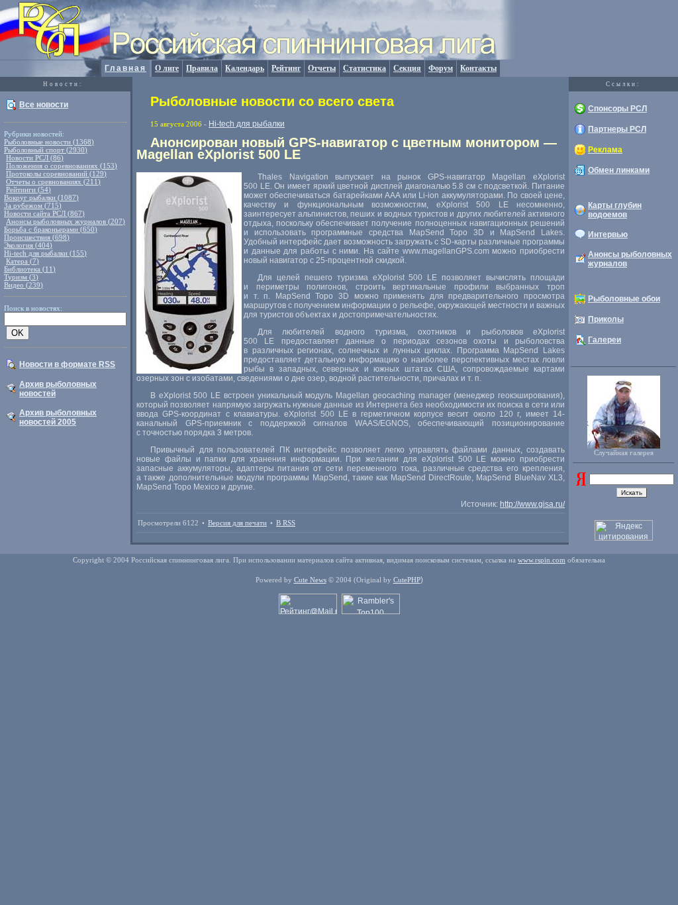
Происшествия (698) (37, 237)
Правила (202, 68)
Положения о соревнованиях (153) (61, 166)
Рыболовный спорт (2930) (45, 150)
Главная (125, 68)
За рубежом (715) (33, 205)
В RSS (285, 523)
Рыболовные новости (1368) (49, 142)
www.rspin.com (541, 560)
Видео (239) (23, 285)
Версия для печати (237, 523)
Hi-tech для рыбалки (247, 124)
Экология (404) (28, 245)
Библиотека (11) (30, 269)
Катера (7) (22, 261)
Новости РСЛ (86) (35, 158)
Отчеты (322, 68)
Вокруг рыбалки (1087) (41, 197)
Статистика (364, 68)
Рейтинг (286, 68)
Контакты (478, 68)
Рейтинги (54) (28, 189)
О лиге (167, 68)
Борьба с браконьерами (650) (50, 229)
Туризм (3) (21, 277)
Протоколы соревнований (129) (56, 174)
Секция (407, 68)
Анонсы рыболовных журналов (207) (65, 221)
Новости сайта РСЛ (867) (44, 213)
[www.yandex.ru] (581, 483)
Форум (440, 68)
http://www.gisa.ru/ (532, 504)
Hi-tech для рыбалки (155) (45, 253)
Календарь (244, 68)
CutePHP (406, 580)
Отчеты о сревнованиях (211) (53, 182)
